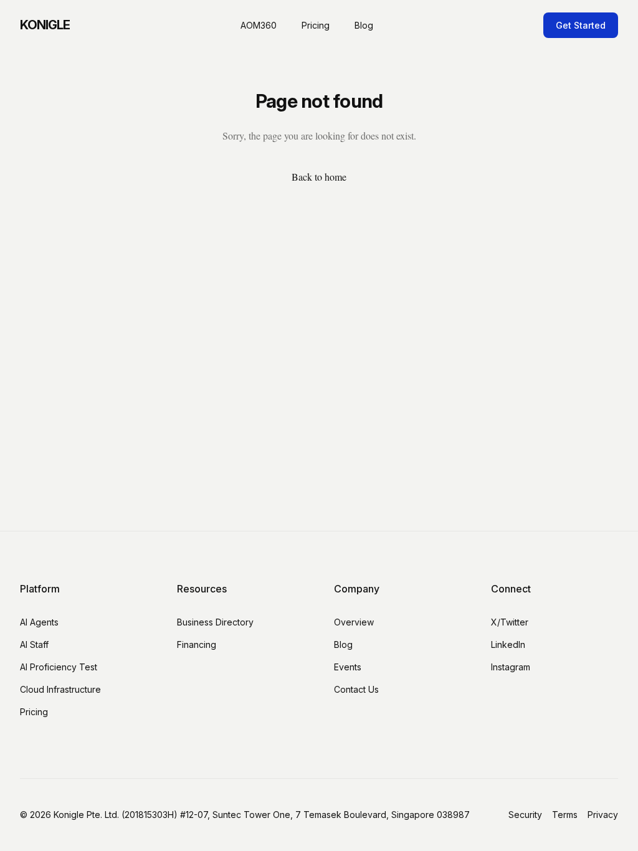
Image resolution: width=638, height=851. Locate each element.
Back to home (319, 176)
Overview (354, 622)
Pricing (316, 25)
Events (347, 667)
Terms (565, 814)
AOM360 (258, 25)
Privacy (603, 814)
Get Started (581, 25)
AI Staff (34, 644)
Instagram (510, 667)
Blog (364, 25)
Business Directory (215, 622)
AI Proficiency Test (58, 667)
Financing (196, 644)
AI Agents (39, 622)
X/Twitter (509, 622)
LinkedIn (508, 644)
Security (525, 814)
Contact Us (356, 689)
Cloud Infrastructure (60, 689)
